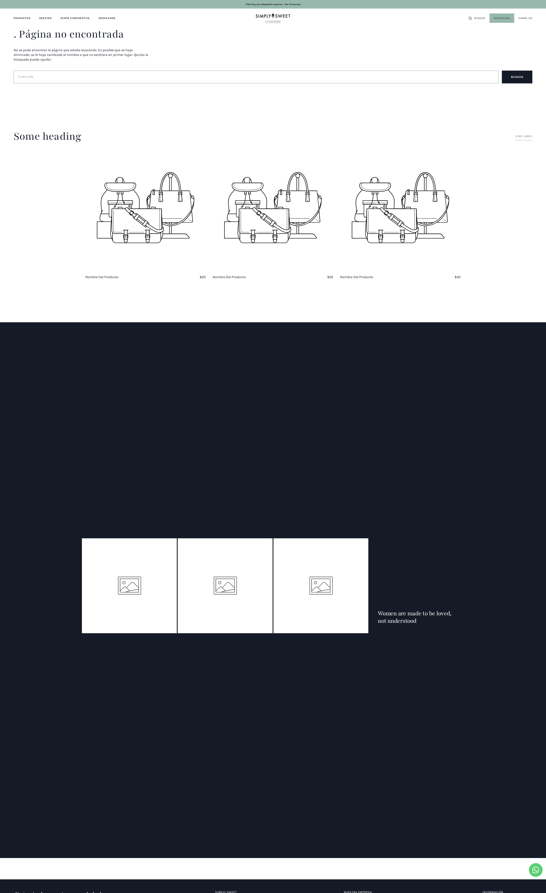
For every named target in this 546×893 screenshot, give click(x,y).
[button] (477, 18)
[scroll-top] (536, 883)
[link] (502, 18)
